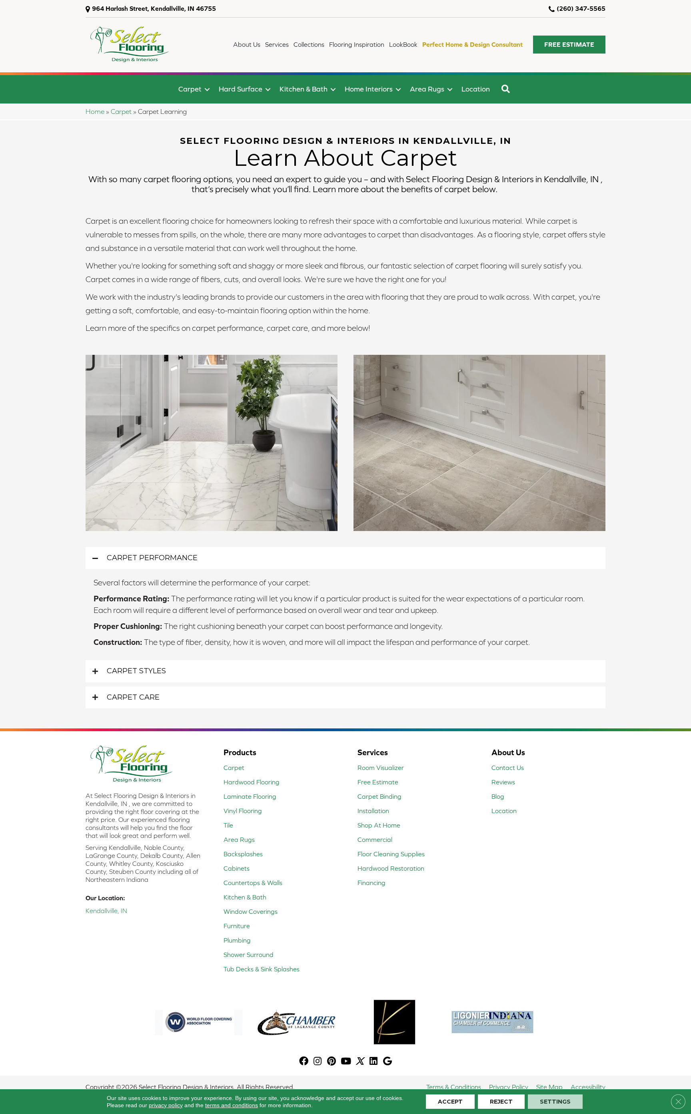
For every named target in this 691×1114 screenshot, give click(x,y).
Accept (450, 1101)
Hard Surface (240, 89)
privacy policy (166, 1105)
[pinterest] (331, 1062)
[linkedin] (373, 1062)
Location (475, 89)
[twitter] (359, 1062)
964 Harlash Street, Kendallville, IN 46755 (154, 8)
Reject (501, 1101)
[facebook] (303, 1062)
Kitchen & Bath (304, 89)
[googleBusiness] (387, 1062)
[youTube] (346, 1062)
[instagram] (318, 1062)
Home (95, 111)
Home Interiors (369, 89)
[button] (569, 45)
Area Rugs (427, 89)
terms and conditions (231, 1105)
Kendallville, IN (106, 910)
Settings (555, 1101)
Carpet (190, 89)
